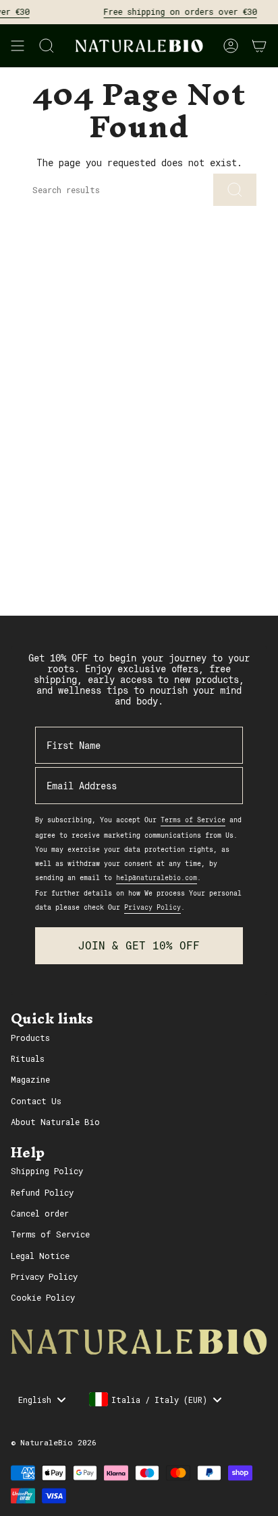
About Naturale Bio (55, 1121)
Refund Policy (42, 1192)
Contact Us (36, 1100)
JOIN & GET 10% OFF (139, 945)
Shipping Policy (47, 1170)
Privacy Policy (44, 1276)
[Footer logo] (139, 1342)
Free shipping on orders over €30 (175, 11)
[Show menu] (17, 45)
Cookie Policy (43, 1297)
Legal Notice (40, 1255)
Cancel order (40, 1213)
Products (30, 1037)
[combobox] (155, 1399)
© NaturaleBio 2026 (53, 1442)
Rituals (28, 1058)
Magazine (30, 1079)
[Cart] (259, 45)
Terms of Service (50, 1234)
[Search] (234, 190)
